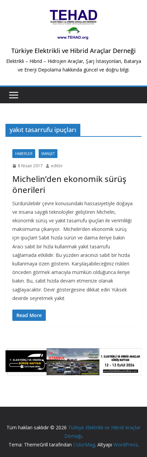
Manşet (48, 153)
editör (57, 166)
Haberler (23, 153)
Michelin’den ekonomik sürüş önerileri (69, 184)
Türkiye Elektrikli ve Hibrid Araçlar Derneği (73, 51)
